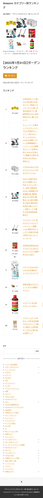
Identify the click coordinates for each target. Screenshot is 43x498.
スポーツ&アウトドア (12, 367)
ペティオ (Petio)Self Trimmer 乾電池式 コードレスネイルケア (31, 270)
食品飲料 (8, 410)
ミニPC (7, 386)
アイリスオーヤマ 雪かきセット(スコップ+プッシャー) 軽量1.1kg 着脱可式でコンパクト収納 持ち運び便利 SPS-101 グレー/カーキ (30, 229)
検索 (4, 346)
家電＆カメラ (9, 471)
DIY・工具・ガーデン (12, 442)
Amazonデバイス (11, 447)
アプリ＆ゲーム (10, 453)
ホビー (7, 402)
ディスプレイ (9, 469)
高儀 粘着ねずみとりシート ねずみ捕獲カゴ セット (31, 287)
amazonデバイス (11, 399)
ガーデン (11, 75)
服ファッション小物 (11, 431)
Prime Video (9, 455)
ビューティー (9, 418)
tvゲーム (8, 375)
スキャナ (8, 466)
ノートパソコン (10, 463)
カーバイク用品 (10, 423)
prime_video (9, 396)
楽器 (6, 391)
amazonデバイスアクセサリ (14, 407)
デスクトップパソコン (12, 388)
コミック (8, 394)
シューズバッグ (10, 370)
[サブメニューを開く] (38, 367)
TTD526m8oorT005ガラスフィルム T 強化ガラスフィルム (31, 170)
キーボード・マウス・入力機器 (15, 445)
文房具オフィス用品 (12, 412)
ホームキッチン (10, 383)
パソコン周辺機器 (11, 364)
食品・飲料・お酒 (10, 461)
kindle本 (8, 378)
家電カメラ (9, 434)
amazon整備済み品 (12, 405)
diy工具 (7, 426)
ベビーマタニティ (11, 415)
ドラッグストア (10, 421)
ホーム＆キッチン (11, 439)
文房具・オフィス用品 (12, 458)
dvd (6, 380)
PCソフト (8, 450)
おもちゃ (8, 372)
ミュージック (9, 437)
